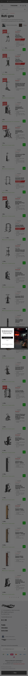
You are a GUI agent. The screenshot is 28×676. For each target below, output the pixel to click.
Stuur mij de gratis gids (7, 337)
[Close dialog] (26, 329)
